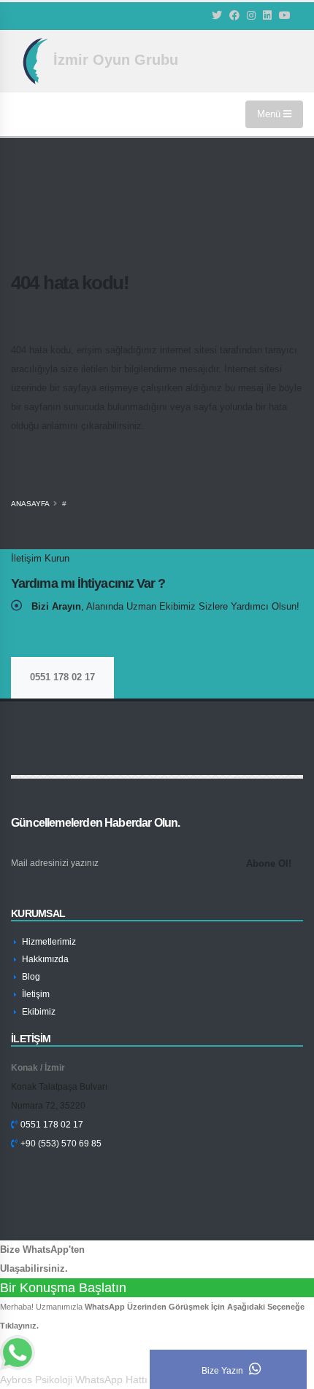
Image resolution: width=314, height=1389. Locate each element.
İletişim (35, 994)
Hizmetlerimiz (48, 941)
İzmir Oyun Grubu (113, 60)
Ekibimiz (37, 1011)
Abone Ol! (268, 863)
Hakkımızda (44, 959)
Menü (270, 114)
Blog (30, 976)
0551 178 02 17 (62, 677)
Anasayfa (30, 504)
